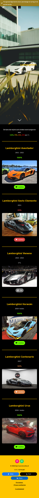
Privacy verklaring (20, 485)
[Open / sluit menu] (3, 7)
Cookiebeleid (19, 489)
